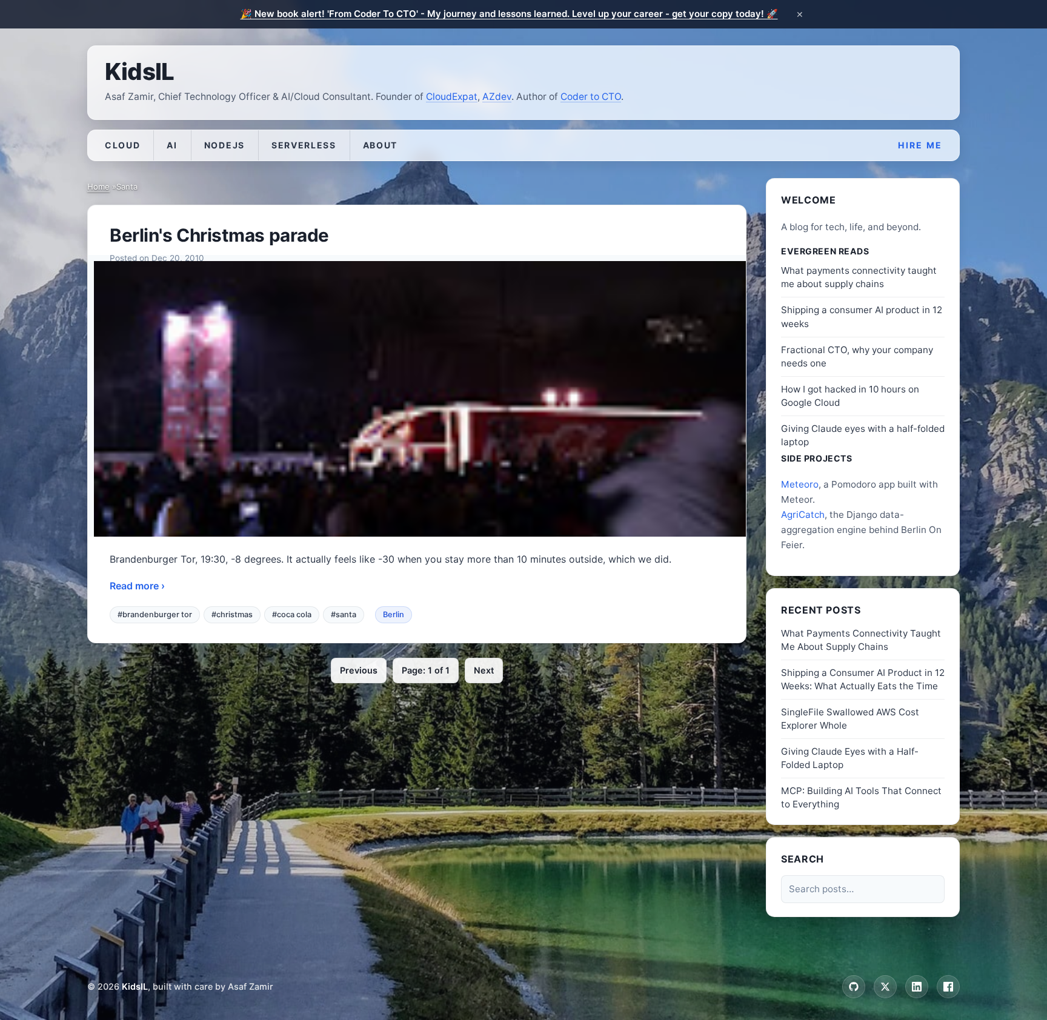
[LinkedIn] (916, 986)
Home (98, 186)
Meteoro (800, 484)
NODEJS (224, 145)
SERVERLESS (303, 145)
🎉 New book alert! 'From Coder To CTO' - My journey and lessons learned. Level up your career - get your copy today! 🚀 (509, 13)
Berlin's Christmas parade (219, 235)
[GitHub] (853, 986)
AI (172, 145)
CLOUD (122, 145)
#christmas (232, 614)
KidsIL (139, 71)
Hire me (920, 145)
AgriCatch (803, 514)
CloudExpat (451, 96)
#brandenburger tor (155, 614)
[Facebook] (948, 986)
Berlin (393, 614)
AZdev (496, 96)
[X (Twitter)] (885, 986)
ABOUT (380, 145)
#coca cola (291, 614)
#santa (343, 614)
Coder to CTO (590, 96)
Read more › (137, 586)
